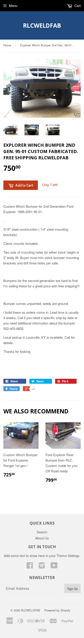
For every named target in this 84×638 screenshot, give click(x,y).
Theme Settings (68, 555)
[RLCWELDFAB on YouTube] (54, 566)
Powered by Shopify (57, 610)
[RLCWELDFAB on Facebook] (29, 566)
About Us (42, 538)
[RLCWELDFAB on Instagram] (42, 566)
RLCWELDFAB (42, 25)
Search (42, 532)
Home (7, 45)
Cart (77, 5)
